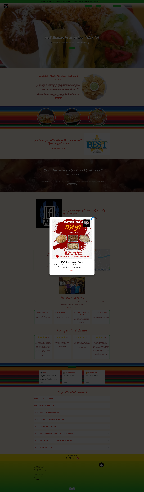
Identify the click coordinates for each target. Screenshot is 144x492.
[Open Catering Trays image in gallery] (91, 220)
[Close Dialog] (93, 219)
